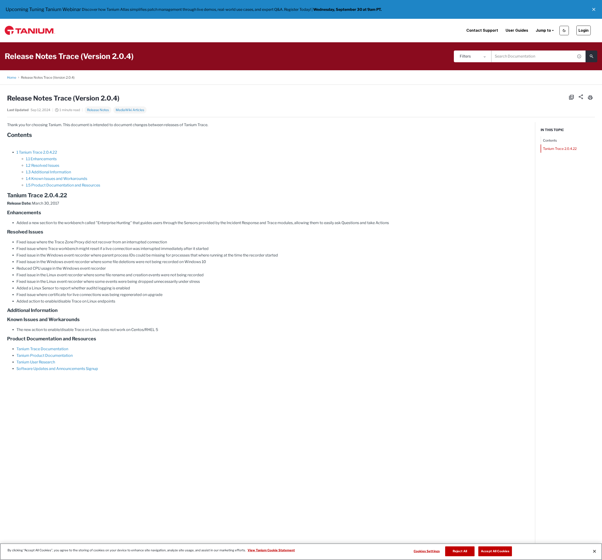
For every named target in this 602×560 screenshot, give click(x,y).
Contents (550, 140)
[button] (593, 9)
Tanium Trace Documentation (42, 349)
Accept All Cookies (495, 551)
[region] (301, 551)
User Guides (517, 30)
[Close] (594, 551)
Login (583, 30)
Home (11, 77)
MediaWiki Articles (130, 110)
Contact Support (482, 30)
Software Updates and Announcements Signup (57, 368)
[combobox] (532, 56)
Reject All (460, 551)
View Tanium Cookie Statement (271, 550)
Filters (465, 56)
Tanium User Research (35, 362)
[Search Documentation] (591, 56)
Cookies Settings (427, 551)
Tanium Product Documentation (44, 355)
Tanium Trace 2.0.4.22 (560, 149)
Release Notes (98, 110)
